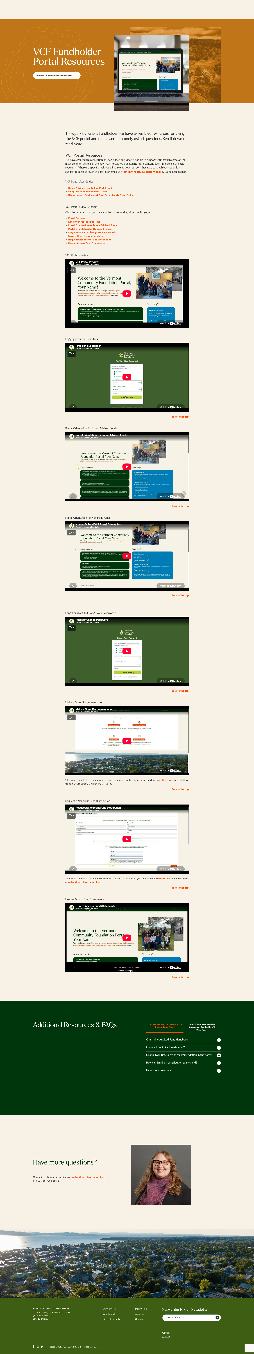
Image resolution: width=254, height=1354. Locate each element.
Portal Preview (76, 218)
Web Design (75, 1347)
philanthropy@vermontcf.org (143, 171)
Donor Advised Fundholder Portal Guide (90, 187)
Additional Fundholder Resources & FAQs (55, 75)
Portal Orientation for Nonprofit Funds (90, 228)
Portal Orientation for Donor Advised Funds (92, 225)
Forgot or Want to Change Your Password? (92, 232)
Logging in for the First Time (84, 221)
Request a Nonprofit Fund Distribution (89, 239)
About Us (139, 1314)
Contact (139, 1319)
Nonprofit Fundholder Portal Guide (88, 191)
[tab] (183, 1040)
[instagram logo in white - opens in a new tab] (38, 1346)
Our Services (109, 1308)
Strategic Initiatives (112, 1319)
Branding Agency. (94, 1347)
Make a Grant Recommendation (86, 236)
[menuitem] (113, 1308)
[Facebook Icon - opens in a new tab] (33, 1346)
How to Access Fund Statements (86, 243)
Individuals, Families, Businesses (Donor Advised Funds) (164, 1025)
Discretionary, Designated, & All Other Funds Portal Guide (101, 195)
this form (163, 878)
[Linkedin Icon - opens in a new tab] (42, 1346)
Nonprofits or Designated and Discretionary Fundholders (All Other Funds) (202, 1027)
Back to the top (180, 416)
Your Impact (109, 1314)
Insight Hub (141, 1308)
